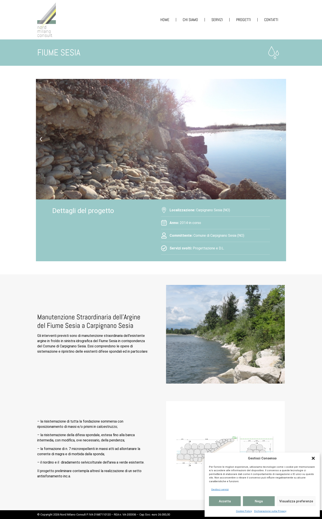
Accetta (225, 501)
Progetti (243, 19)
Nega (259, 501)
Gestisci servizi (220, 489)
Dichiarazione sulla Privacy (270, 511)
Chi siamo (190, 19)
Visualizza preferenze (296, 501)
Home (164, 19)
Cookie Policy (244, 511)
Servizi (217, 19)
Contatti (271, 19)
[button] (313, 458)
